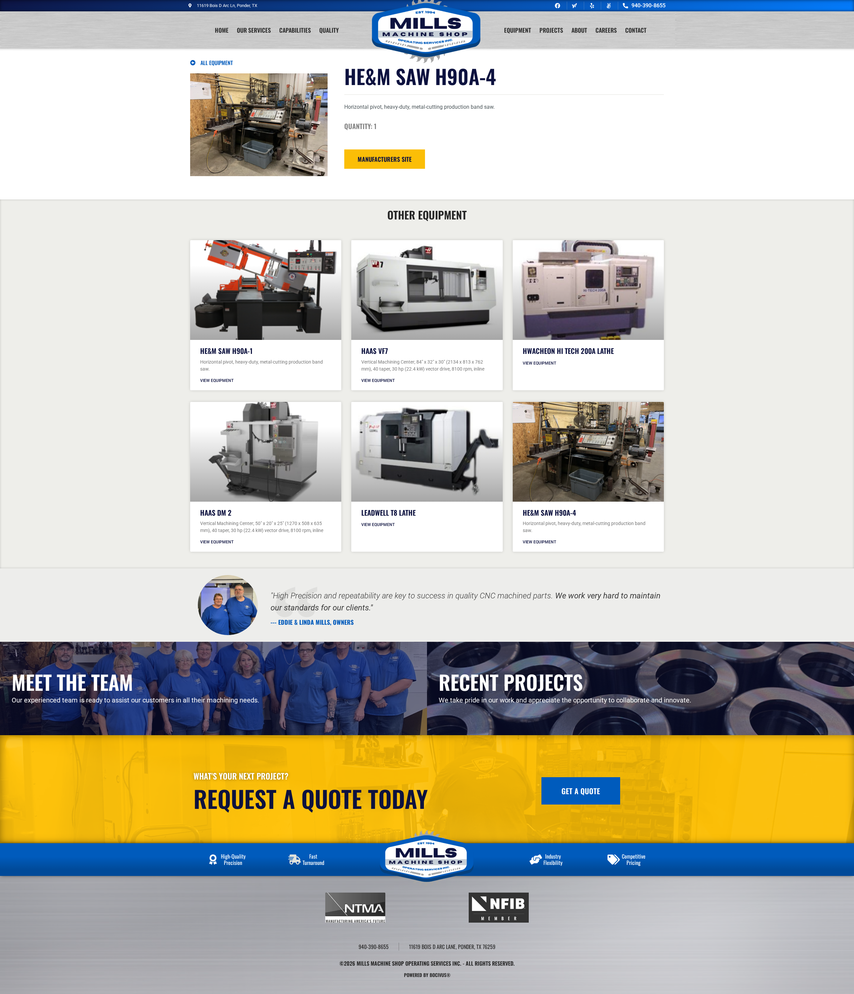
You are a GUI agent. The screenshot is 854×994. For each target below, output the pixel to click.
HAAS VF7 (374, 351)
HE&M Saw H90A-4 (549, 512)
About (579, 30)
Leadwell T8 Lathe (388, 512)
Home (222, 30)
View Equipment (217, 380)
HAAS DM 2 (216, 512)
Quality (329, 30)
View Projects (471, 706)
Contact (636, 30)
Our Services (254, 30)
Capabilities (295, 30)
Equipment (517, 30)
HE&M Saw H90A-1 (226, 351)
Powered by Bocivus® (427, 974)
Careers (606, 30)
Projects (551, 30)
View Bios (37, 706)
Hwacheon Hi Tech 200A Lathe (568, 351)
